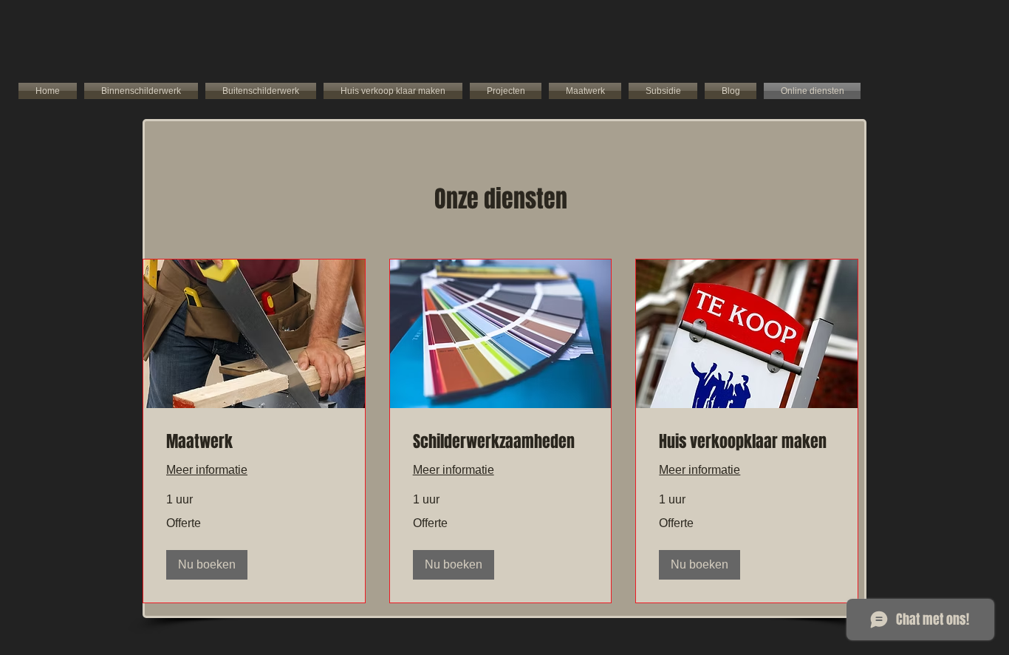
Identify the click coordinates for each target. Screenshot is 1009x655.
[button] (206, 565)
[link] (254, 441)
